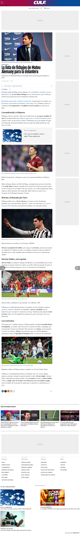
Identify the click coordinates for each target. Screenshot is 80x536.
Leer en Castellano (4, 5)
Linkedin (62, 467)
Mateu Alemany (7, 86)
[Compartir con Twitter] (5, 391)
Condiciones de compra (48, 475)
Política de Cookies (46, 472)
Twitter (62, 465)
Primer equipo (5, 64)
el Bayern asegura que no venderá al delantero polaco (35, 118)
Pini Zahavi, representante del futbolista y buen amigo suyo (19, 103)
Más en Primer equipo (8, 407)
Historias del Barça (7, 480)
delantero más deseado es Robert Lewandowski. (17, 101)
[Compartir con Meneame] (8, 391)
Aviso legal (44, 467)
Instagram (63, 470)
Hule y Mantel (25, 475)
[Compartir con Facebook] (3, 391)
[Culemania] (40, 2)
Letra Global (25, 477)
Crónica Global (25, 462)
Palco (3, 462)
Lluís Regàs (5, 89)
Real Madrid (5, 472)
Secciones (5, 477)
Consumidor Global (27, 465)
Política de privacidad (47, 470)
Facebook (63, 462)
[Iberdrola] (47, 8)
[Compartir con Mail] (11, 391)
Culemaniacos (6, 467)
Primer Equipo (6, 465)
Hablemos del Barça (8, 470)
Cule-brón (5, 475)
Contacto (44, 465)
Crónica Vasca (25, 470)
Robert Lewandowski (17, 86)
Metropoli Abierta (26, 467)
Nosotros (44, 462)
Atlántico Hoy (25, 472)
